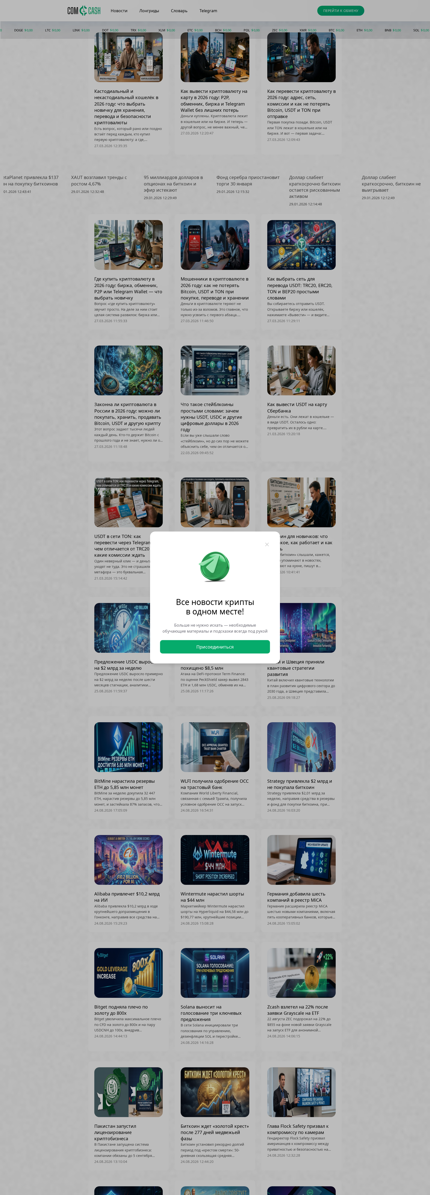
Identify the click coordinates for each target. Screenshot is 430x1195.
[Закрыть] (267, 544)
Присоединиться (215, 647)
